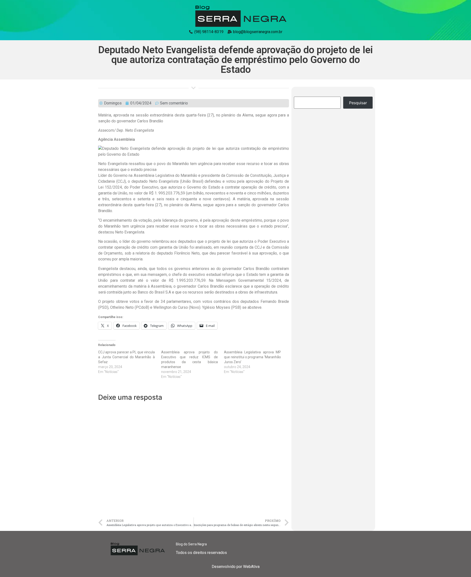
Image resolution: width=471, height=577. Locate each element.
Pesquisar (358, 102)
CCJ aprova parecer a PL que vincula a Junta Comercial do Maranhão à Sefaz (126, 357)
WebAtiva (251, 566)
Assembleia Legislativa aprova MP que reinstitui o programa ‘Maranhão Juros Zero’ (252, 357)
